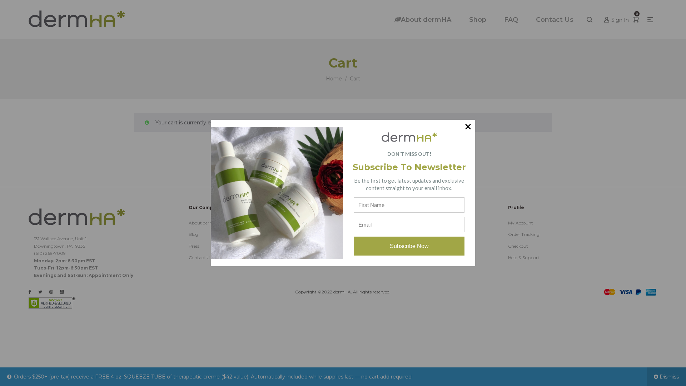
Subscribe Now (409, 246)
